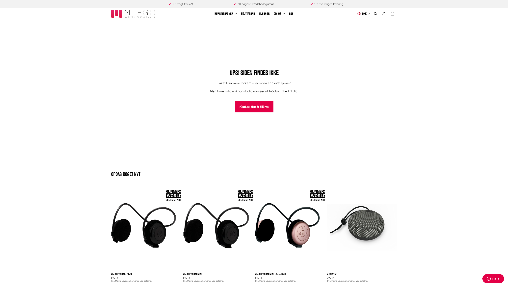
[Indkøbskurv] (392, 13)
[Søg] (375, 13)
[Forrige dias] (117, 227)
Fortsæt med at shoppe (254, 107)
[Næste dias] (175, 227)
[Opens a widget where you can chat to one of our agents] (493, 279)
